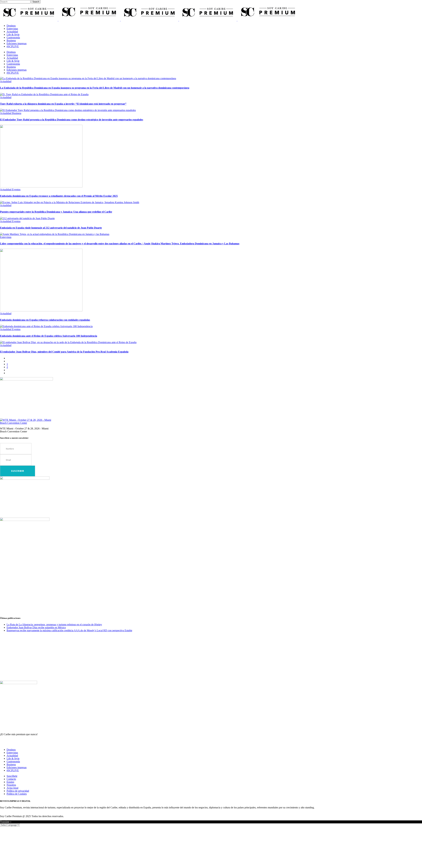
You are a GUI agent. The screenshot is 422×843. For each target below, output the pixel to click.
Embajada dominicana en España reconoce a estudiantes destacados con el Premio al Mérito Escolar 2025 (59, 196)
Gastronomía (13, 761)
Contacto (11, 779)
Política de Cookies (17, 793)
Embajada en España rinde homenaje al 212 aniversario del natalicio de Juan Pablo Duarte (51, 227)
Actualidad (12, 755)
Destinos (11, 749)
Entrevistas (12, 752)
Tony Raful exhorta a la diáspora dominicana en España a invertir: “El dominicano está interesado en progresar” (63, 103)
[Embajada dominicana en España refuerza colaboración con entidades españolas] (41, 310)
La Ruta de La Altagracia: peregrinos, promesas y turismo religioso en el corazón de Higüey (54, 624)
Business (11, 764)
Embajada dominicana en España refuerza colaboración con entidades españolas (45, 319)
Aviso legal (12, 787)
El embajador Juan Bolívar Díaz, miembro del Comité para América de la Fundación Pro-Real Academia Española (64, 351)
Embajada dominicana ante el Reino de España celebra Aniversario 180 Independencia (48, 335)
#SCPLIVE (13, 770)
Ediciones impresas (17, 767)
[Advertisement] (99, 590)
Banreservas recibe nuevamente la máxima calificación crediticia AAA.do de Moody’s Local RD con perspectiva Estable (69, 630)
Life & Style (13, 758)
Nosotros (11, 784)
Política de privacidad (18, 790)
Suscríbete (12, 776)
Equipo (10, 782)
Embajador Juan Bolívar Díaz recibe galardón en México (36, 627)
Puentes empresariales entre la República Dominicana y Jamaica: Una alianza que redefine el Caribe (56, 211)
